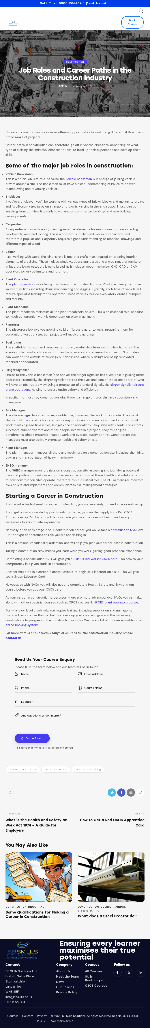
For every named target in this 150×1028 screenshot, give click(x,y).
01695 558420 (69, 3)
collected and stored (60, 747)
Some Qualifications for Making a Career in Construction (37, 914)
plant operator (22, 284)
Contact (27, 1016)
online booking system (21, 625)
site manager (21, 415)
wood (44, 229)
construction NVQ (124, 530)
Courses (12, 1016)
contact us (13, 638)
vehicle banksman (79, 179)
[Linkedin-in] (141, 973)
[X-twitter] (129, 973)
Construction (75, 62)
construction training (88, 769)
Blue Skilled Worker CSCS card (95, 559)
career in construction (23, 769)
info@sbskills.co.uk (93, 3)
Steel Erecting (89, 910)
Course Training (112, 906)
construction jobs (56, 769)
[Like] (9, 792)
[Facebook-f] (117, 973)
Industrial (36, 906)
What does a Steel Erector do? (107, 916)
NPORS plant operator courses (115, 602)
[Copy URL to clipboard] (140, 792)
